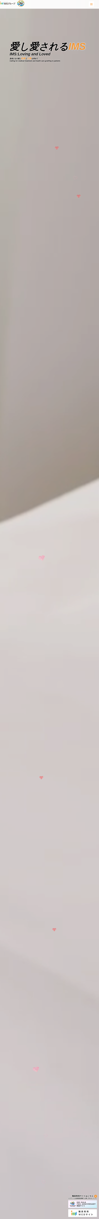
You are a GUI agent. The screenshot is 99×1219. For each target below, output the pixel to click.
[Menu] (91, 4)
